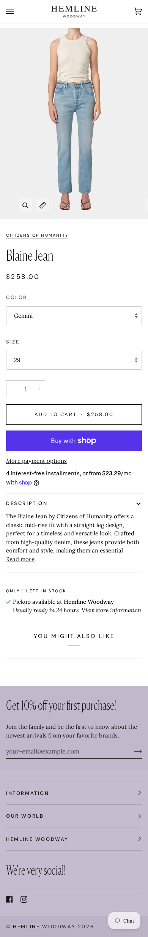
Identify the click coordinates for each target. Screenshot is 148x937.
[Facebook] (9, 899)
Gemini (23, 315)
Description (27, 503)
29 (17, 360)
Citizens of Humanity (37, 235)
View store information (111, 610)
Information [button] (27, 793)
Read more (20, 559)
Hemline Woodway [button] (37, 839)
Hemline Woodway (44, 926)
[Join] (132, 751)
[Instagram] (23, 899)
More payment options (36, 460)
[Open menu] (17, 11)
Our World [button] (25, 816)
